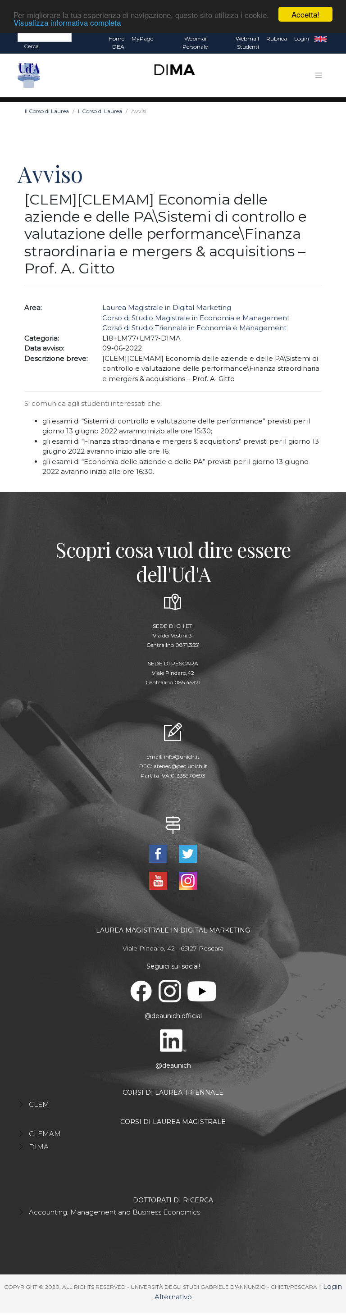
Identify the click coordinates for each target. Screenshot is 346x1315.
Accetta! (305, 14)
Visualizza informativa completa (67, 22)
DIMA (39, 1146)
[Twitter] (188, 853)
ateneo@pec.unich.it (180, 766)
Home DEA (116, 42)
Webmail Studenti (247, 42)
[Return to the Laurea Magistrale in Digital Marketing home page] (171, 75)
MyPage (142, 38)
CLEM (39, 1104)
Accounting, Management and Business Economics (114, 1212)
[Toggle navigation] (318, 75)
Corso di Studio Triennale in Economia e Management (194, 327)
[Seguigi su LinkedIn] (173, 1040)
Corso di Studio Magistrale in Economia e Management (196, 318)
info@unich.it (182, 756)
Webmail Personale (195, 42)
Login (301, 38)
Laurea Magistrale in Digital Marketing (166, 307)
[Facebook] (159, 853)
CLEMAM (45, 1133)
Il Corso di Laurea (47, 111)
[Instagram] (188, 880)
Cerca (31, 46)
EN (320, 39)
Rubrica (276, 38)
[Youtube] (159, 880)
